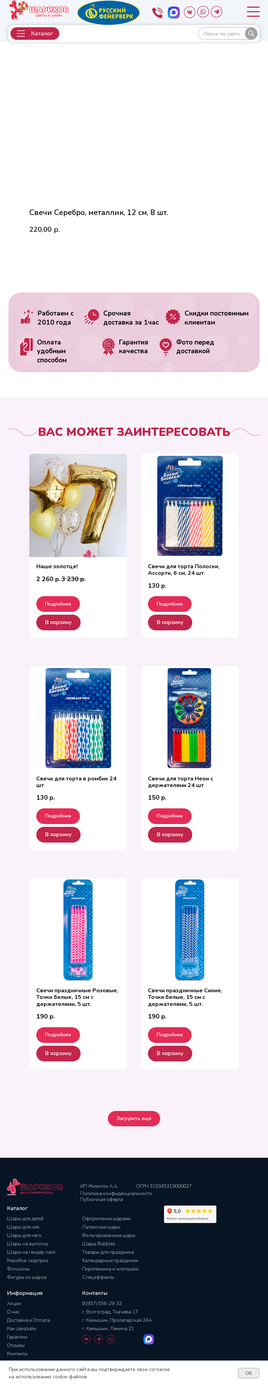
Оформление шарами (106, 1218)
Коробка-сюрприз (27, 1260)
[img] (228, 33)
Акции (14, 1303)
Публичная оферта (101, 1199)
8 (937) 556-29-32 (102, 1303)
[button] (34, 33)
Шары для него (24, 1235)
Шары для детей (25, 1218)
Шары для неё (23, 1227)
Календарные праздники (110, 1260)
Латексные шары (101, 1227)
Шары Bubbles (98, 1243)
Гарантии (17, 1337)
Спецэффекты (98, 1277)
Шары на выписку (27, 1243)
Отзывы (16, 1345)
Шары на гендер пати (31, 1252)
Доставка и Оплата (28, 1320)
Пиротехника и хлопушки (110, 1269)
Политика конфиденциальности (116, 1193)
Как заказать (21, 1328)
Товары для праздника (108, 1252)
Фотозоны (18, 1269)
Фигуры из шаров (27, 1277)
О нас (13, 1312)
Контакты (17, 1353)
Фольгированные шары (108, 1235)
